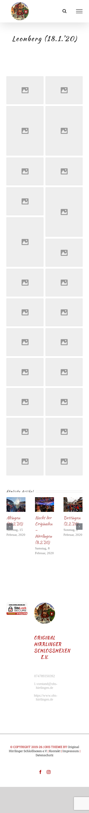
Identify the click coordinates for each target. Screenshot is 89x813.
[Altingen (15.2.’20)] (15, 504)
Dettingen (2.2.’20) (72, 521)
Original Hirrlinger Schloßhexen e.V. (44, 749)
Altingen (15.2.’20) (14, 521)
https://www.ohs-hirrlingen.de (45, 697)
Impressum (70, 751)
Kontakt (54, 751)
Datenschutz (44, 755)
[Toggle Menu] (79, 11)
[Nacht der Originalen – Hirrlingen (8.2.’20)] (44, 504)
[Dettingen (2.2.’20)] (73, 504)
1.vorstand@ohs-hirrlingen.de (45, 686)
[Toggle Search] (64, 11)
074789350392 (44, 676)
